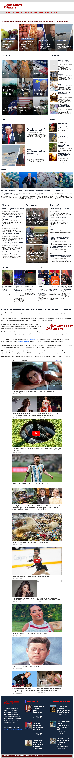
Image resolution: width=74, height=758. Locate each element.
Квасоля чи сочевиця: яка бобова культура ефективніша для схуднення (27, 44)
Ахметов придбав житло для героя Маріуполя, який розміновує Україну (36, 254)
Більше (56, 12)
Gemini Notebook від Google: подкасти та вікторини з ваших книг (61, 218)
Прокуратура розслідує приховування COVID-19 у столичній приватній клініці (40, 71)
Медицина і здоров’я (9, 38)
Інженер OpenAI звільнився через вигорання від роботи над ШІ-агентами (59, 238)
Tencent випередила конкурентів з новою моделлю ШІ (60, 209)
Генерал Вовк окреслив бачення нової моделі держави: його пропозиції (40, 89)
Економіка (15, 12)
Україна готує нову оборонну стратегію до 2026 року (28, 191)
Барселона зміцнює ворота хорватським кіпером (54, 288)
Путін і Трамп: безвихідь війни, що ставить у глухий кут (45, 44)
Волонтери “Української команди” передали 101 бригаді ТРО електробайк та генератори (36, 216)
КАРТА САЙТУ (12, 1)
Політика (7, 12)
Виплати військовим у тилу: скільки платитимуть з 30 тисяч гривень (65, 135)
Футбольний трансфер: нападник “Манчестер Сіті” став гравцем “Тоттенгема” (43, 290)
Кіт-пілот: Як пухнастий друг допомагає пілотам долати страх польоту (8, 192)
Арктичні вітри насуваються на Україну (23, 72)
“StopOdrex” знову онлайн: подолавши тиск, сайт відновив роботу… (63, 725)
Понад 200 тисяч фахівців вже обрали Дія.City (8, 90)
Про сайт (19, 1)
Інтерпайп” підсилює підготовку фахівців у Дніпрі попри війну (36, 235)
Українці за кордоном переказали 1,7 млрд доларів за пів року (45, 192)
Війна (35, 12)
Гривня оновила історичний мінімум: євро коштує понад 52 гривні (64, 106)
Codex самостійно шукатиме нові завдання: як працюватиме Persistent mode (61, 228)
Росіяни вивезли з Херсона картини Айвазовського (30, 288)
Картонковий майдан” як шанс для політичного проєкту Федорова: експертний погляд (25, 89)
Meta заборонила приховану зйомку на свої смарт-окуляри (60, 247)
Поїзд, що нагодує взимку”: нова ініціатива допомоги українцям (65, 62)
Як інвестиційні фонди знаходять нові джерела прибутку (65, 73)
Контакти (25, 1)
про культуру (32, 339)
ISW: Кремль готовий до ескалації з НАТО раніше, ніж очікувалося (64, 44)
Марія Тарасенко (43, 294)
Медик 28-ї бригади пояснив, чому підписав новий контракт (65, 145)
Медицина (48, 12)
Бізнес (41, 12)
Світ (22, 12)
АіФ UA (5, 1)
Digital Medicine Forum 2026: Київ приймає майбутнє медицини (11, 252)
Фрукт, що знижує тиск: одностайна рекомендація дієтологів (10, 44)
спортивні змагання (23, 341)
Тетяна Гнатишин (43, 47)
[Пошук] (69, 12)
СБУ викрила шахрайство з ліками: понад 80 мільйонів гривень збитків (12, 243)
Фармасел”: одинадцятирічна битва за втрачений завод (13, 226)
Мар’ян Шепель (62, 128)
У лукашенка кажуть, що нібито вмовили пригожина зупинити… (38, 727)
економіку (54, 313)
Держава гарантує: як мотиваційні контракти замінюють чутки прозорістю (64, 155)
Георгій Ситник (7, 47)
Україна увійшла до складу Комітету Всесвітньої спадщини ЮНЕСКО (19, 288)
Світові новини (43, 40)
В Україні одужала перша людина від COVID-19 (8, 72)
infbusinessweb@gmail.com (14, 729)
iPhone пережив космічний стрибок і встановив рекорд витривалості (60, 256)
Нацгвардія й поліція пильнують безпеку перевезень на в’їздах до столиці (40, 108)
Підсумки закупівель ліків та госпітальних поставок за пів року (12, 234)
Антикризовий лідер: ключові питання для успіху (64, 83)
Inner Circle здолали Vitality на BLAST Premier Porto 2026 (66, 288)
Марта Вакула (32, 219)
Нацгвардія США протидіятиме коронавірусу (23, 109)
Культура (28, 12)
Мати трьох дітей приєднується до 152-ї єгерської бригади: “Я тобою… (63, 125)
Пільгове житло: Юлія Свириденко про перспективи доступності (64, 94)
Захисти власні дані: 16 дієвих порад (62, 191)
